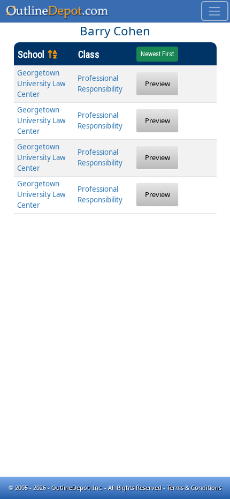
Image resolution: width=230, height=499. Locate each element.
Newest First (157, 54)
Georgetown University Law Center (41, 83)
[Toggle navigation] (214, 11)
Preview (157, 83)
